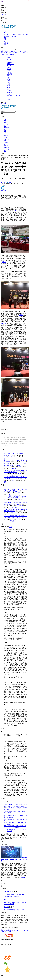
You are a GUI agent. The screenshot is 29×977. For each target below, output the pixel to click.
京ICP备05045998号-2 (20, 939)
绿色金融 (6, 141)
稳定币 (8, 51)
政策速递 (13, 36)
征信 (5, 131)
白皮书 (6, 124)
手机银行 (6, 135)
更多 (10, 527)
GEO (19, 499)
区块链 (7, 52)
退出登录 (3, 14)
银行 (5, 151)
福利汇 (23, 34)
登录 (2, 1)
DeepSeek (9, 60)
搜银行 (6, 44)
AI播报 (6, 43)
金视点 (9, 85)
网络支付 (25, 51)
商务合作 (19, 930)
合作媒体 (14, 930)
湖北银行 (6, 907)
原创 (5, 34)
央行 (5, 899)
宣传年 (6, 41)
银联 (5, 122)
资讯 (5, 33)
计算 (2, 190)
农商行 (6, 146)
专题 (5, 38)
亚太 (3, 182)
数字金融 (3, 51)
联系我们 (8, 930)
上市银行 (6, 144)
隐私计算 (12, 51)
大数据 (21, 315)
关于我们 (3, 930)
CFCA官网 (8, 931)
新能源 (19, 519)
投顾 (5, 126)
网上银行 (6, 129)
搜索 (2, 47)
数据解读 (8, 36)
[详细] (23, 877)
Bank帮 (13, 54)
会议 (14, 34)
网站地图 (25, 930)
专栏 (5, 39)
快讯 (8, 34)
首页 (5, 31)
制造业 (14, 512)
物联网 (15, 52)
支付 (5, 121)
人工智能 (3, 323)
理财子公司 (7, 139)
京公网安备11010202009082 (8, 941)
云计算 (4, 262)
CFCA (5, 132)
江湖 (16, 34)
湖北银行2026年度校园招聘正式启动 (14, 910)
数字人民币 (19, 51)
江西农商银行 (8, 891)
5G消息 (6, 137)
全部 (17, 54)
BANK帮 (9, 92)
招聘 (11, 34)
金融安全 (20, 52)
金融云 (11, 52)
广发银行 (6, 142)
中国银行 (6, 127)
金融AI (3, 52)
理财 (19, 34)
